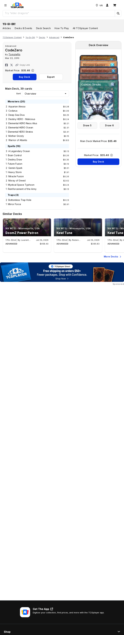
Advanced (54, 37)
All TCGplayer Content (85, 28)
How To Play (62, 28)
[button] (118, 13)
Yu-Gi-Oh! (9, 24)
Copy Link (25, 65)
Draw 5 (87, 125)
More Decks (111, 256)
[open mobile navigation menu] (5, 5)
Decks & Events (23, 28)
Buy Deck (24, 77)
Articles (7, 28)
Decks (42, 37)
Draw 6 (109, 125)
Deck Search (43, 28)
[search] (59, 13)
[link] (17, 5)
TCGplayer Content (12, 37)
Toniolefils (15, 54)
